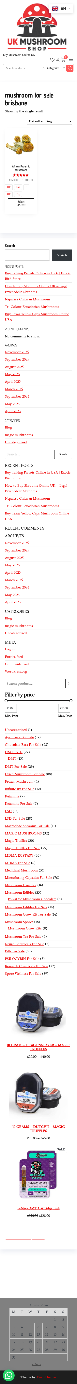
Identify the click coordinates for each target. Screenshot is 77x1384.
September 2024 (17, 396)
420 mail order (34, 1268)
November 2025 (17, 352)
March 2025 (14, 389)
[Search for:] (38, 454)
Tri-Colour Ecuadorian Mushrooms (32, 307)
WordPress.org (16, 671)
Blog (8, 427)
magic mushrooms (19, 435)
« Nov (36, 1364)
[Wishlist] (52, 60)
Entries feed (14, 656)
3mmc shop (42, 1291)
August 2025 (14, 367)
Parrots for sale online (32, 1274)
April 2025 (13, 381)
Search (10, 245)
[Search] (68, 683)
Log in (10, 649)
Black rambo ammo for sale (33, 1285)
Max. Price (65, 716)
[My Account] (57, 60)
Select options (21, 203)
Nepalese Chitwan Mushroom (27, 299)
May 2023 (12, 404)
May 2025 (12, 374)
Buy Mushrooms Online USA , (28, 1257)
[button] (71, 60)
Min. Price (11, 716)
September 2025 (17, 359)
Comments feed (17, 664)
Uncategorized (16, 442)
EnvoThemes (46, 1377)
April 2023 (13, 411)
